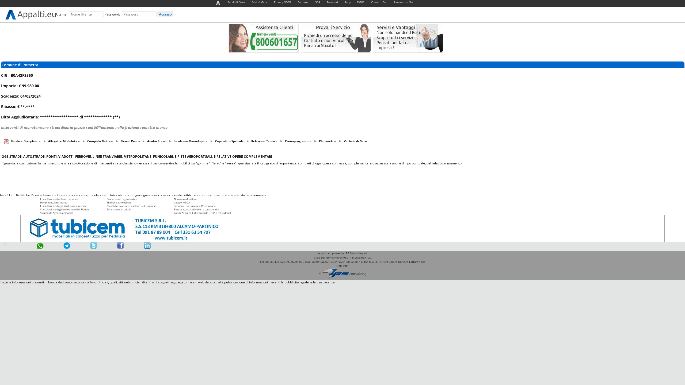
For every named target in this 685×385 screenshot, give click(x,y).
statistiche (241, 195)
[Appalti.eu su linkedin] (147, 247)
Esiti (12, 195)
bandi (4, 195)
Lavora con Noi (403, 2)
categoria (86, 195)
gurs (146, 195)
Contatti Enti (379, 2)
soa (230, 195)
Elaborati (115, 195)
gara (138, 195)
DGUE (360, 2)
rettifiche (189, 195)
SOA (317, 2)
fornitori (129, 195)
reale (178, 195)
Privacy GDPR (282, 2)
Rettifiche (23, 195)
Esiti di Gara (259, 2)
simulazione (218, 195)
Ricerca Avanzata (43, 195)
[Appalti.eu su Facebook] (120, 247)
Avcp (348, 2)
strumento (258, 195)
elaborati (101, 195)
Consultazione (67, 195)
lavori (155, 195)
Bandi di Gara (236, 2)
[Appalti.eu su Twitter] (93, 247)
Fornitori (332, 2)
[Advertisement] (342, 179)
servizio (202, 195)
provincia (166, 195)
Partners (303, 2)
